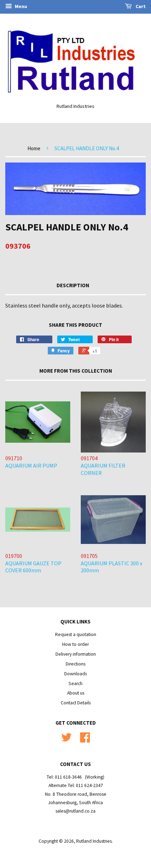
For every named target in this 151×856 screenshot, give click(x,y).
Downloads (75, 674)
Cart (140, 6)
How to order (75, 644)
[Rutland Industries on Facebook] (85, 740)
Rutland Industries (94, 841)
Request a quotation (75, 634)
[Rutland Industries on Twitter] (66, 740)
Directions (75, 664)
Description (73, 285)
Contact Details (76, 703)
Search (75, 683)
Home (33, 148)
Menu (20, 6)
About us (75, 693)
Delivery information (75, 654)
